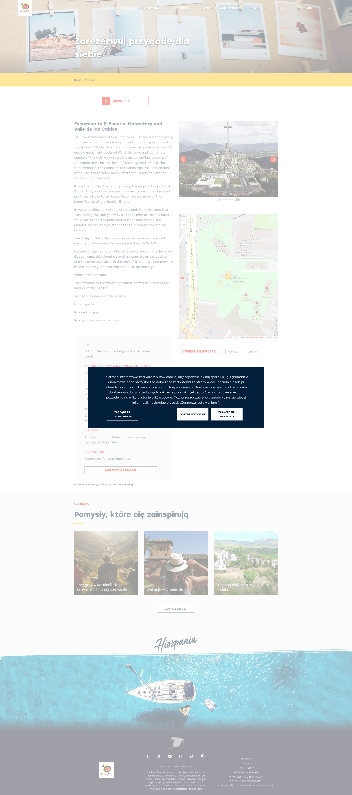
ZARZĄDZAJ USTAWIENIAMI (122, 414)
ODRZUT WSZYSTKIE (193, 414)
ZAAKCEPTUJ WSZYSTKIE (227, 414)
